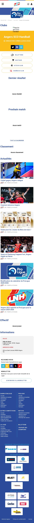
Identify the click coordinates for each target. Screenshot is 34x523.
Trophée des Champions (22, 428)
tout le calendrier (17, 140)
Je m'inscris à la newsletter (16, 380)
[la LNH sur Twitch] (7, 366)
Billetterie (22, 424)
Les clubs (16, 20)
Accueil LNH (3, 20)
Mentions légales (6, 519)
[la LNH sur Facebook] (11, 366)
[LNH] (17, 4)
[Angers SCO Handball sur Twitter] (13, 47)
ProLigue (10, 20)
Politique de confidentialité (19, 519)
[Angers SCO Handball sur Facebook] (17, 47)
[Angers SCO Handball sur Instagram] (21, 47)
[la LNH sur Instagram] (3, 366)
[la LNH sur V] (16, 366)
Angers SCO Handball (24, 20)
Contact (30, 519)
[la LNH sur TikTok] (20, 366)
